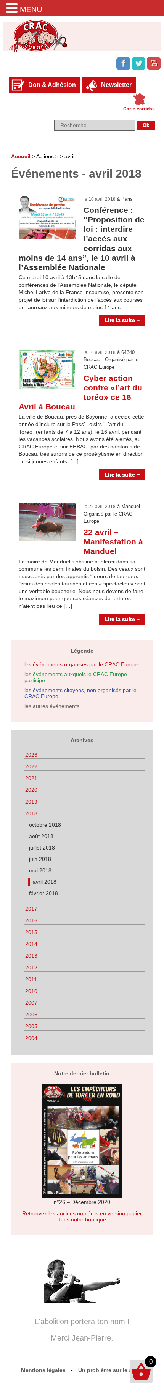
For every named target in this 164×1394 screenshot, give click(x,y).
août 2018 (41, 836)
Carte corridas (139, 109)
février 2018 (43, 893)
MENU (31, 9)
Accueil (21, 156)
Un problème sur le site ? (110, 1370)
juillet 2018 (42, 848)
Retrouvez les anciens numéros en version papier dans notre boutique (82, 1216)
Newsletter (116, 85)
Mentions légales (43, 1370)
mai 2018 (40, 870)
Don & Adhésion (52, 85)
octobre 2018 (45, 825)
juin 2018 (40, 859)
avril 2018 (44, 882)
